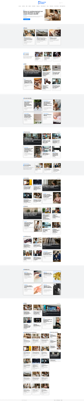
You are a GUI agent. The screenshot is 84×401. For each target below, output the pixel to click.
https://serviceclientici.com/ (53, 361)
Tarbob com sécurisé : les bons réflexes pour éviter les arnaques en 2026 (37, 312)
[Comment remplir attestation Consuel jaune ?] (39, 165)
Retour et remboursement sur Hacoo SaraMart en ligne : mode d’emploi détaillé (33, 13)
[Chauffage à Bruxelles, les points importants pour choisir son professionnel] (56, 225)
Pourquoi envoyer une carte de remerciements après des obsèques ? (54, 355)
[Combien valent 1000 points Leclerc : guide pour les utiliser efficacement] (46, 136)
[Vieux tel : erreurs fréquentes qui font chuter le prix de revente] (48, 54)
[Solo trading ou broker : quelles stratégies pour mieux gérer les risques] (56, 149)
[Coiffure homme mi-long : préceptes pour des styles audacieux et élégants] (37, 253)
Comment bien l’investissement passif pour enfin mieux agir (32, 140)
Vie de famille (27, 98)
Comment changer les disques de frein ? (56, 57)
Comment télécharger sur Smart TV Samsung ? (37, 325)
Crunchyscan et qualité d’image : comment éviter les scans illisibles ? (27, 312)
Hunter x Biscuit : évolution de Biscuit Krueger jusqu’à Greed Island (47, 196)
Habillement (27, 236)
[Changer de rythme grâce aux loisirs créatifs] (36, 386)
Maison (26, 206)
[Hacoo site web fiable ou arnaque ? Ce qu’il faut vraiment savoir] (37, 195)
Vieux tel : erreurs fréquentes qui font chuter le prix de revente (47, 58)
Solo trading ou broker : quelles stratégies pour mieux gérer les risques (55, 154)
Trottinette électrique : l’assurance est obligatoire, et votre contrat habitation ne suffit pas (37, 188)
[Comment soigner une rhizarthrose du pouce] (37, 289)
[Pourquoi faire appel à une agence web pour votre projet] (56, 68)
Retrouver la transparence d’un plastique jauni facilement (38, 58)
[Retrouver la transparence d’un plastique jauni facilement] (39, 54)
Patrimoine (27, 132)
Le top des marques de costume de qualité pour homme (47, 253)
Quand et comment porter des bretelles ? (51, 244)
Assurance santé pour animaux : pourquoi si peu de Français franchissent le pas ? (48, 104)
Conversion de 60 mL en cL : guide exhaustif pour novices (46, 230)
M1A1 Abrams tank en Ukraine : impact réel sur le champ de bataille (42, 39)
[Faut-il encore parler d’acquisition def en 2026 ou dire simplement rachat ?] (56, 136)
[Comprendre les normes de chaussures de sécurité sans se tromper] (46, 81)
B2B (45, 19)
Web (25, 303)
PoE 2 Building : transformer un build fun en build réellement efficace (27, 200)
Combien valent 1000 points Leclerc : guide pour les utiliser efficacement (46, 141)
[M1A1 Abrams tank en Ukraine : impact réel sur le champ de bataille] (42, 32)
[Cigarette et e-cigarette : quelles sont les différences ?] (57, 289)
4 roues (26, 54)
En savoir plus (58, 206)
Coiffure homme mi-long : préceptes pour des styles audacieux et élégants (37, 258)
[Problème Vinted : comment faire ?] (55, 32)
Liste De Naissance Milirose (47, 115)
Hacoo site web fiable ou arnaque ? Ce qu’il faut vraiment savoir (37, 200)
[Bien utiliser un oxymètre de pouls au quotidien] (37, 276)
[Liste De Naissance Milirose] (57, 118)
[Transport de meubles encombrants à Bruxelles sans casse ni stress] (56, 210)
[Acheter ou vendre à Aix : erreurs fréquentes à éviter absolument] (48, 165)
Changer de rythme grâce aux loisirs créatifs (50, 186)
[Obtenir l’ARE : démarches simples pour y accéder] (46, 149)
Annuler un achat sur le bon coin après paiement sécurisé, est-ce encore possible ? (46, 74)
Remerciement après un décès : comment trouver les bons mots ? (28, 116)
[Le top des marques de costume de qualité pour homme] (57, 256)
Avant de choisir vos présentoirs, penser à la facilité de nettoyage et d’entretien (28, 224)
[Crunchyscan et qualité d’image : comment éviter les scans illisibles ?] (27, 307)
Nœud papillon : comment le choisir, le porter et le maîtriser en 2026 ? (27, 245)
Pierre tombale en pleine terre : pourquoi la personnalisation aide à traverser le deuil (28, 104)
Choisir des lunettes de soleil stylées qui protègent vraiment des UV (27, 258)
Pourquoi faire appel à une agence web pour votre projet (56, 73)
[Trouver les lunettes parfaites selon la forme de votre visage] (37, 240)
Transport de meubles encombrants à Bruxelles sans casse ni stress (56, 216)
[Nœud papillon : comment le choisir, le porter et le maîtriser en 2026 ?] (27, 240)
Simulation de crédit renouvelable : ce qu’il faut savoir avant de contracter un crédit (28, 150)
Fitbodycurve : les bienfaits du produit (48, 273)
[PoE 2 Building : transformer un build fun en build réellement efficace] (27, 195)
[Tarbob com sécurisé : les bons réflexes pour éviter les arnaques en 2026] (37, 307)
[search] (60, 2)
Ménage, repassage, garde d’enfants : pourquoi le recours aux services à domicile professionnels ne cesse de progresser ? (46, 217)
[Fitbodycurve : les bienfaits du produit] (57, 276)
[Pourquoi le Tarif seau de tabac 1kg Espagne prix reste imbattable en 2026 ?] (38, 83)
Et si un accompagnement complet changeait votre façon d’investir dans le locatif (56, 170)
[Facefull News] (42, 3)
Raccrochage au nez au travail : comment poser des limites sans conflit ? (56, 86)
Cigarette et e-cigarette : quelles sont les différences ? (48, 287)
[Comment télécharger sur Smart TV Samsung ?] (37, 320)
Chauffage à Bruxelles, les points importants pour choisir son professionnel (56, 231)
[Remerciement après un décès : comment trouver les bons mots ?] (37, 118)
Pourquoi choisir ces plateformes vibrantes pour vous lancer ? (47, 321)
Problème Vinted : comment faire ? (53, 38)
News (25, 28)
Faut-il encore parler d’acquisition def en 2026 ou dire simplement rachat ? (56, 141)
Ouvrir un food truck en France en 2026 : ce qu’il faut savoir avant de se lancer (27, 187)
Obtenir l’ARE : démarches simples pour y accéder (46, 154)
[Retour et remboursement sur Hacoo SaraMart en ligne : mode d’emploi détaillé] (52, 15)
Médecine (26, 269)
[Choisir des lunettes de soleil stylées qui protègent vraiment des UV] (27, 253)
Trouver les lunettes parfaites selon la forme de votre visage (37, 245)
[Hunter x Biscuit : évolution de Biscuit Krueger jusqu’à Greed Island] (57, 198)
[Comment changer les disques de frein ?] (57, 54)
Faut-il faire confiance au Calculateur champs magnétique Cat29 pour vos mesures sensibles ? (27, 326)
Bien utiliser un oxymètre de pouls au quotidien (28, 274)
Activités (26, 178)
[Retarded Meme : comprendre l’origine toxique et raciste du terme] (29, 32)
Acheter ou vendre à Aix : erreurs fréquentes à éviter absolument (47, 169)
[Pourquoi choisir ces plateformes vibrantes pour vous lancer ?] (57, 323)
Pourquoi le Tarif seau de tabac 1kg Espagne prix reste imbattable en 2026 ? (28, 82)
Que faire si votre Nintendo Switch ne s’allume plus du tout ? (51, 311)
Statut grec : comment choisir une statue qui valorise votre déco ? (30, 214)
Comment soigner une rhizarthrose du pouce (28, 286)
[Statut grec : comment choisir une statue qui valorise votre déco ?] (36, 336)
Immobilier (27, 165)
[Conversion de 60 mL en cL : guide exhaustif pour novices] (46, 225)
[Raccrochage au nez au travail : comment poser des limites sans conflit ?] (56, 81)
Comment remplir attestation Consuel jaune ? (38, 169)
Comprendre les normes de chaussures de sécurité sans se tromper (45, 87)
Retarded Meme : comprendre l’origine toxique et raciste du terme (28, 39)
